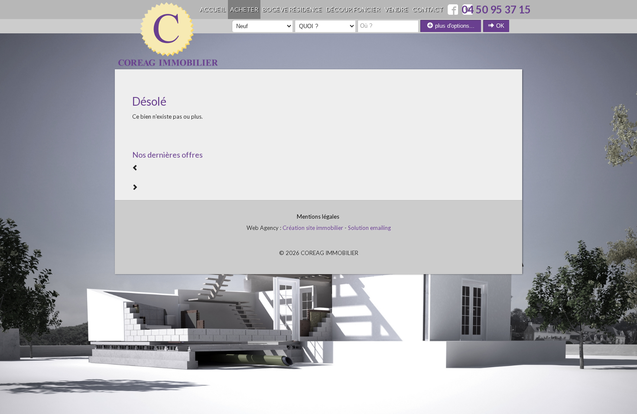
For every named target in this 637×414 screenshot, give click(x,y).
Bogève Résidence (292, 9)
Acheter (244, 9)
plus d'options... (453, 26)
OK (499, 26)
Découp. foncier (353, 9)
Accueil (213, 9)
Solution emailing (369, 227)
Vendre (396, 9)
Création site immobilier (313, 227)
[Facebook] (452, 9)
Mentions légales (318, 216)
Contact (428, 9)
